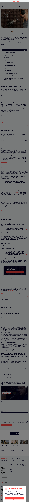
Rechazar (14, 499)
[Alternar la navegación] (1, 1)
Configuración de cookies (19, 493)
